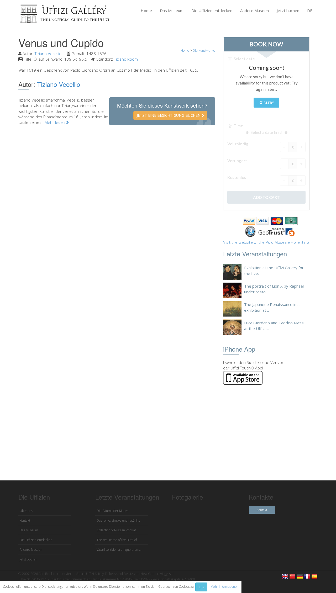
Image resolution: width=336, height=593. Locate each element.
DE (309, 10)
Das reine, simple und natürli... (118, 520)
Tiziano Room (126, 59)
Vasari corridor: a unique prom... (119, 549)
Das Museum (171, 10)
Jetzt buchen (288, 10)
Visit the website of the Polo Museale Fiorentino (266, 242)
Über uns (26, 511)
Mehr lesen (55, 122)
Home (146, 10)
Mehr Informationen (225, 586)
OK (201, 586)
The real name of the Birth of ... (118, 540)
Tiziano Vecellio (48, 53)
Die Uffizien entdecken (211, 10)
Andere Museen (254, 10)
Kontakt (25, 520)
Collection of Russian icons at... (117, 530)
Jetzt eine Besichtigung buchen (169, 115)
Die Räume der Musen (113, 511)
